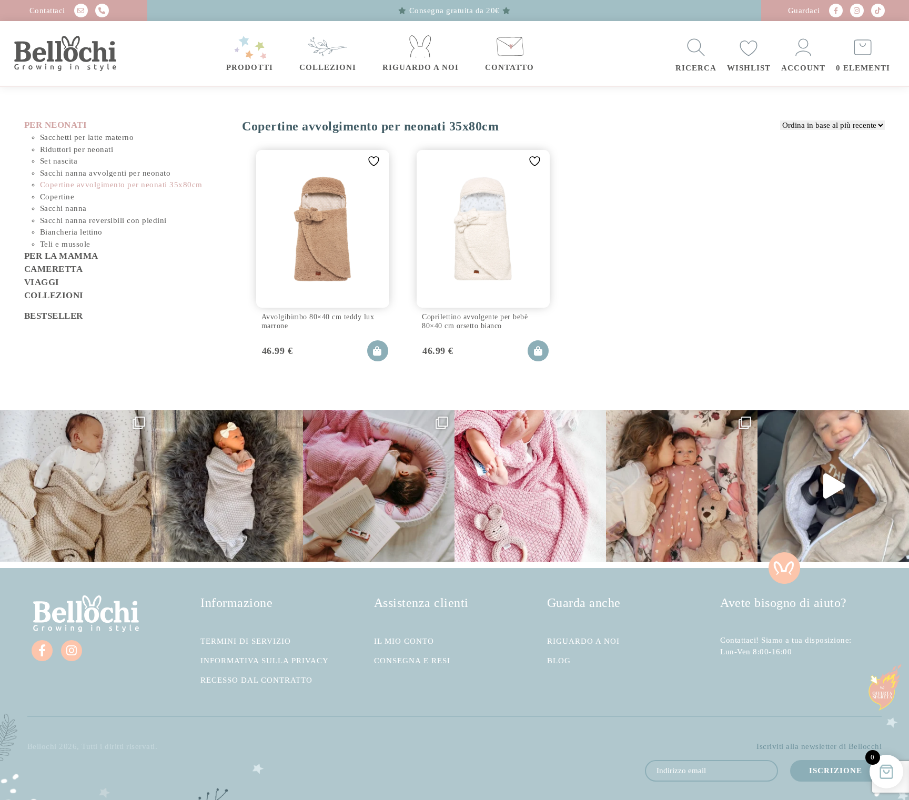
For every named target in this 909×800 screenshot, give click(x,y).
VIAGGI (41, 282)
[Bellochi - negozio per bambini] (82, 53)
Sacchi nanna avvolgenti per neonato (105, 173)
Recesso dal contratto (256, 680)
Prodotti (249, 67)
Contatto (509, 67)
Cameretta (53, 269)
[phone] (102, 10)
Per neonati (55, 125)
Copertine (57, 197)
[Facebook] (836, 10)
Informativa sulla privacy (264, 661)
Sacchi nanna (63, 208)
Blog (559, 661)
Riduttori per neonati (77, 149)
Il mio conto (404, 641)
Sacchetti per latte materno (87, 137)
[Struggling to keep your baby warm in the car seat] (833, 486)
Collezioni (327, 67)
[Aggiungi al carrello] (377, 350)
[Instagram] (857, 10)
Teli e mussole (65, 244)
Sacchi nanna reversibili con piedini (103, 220)
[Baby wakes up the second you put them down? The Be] (378, 486)
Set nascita (59, 161)
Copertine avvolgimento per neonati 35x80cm (121, 184)
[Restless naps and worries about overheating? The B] (530, 486)
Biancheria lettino (71, 232)
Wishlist (749, 68)
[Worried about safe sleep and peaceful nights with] (682, 486)
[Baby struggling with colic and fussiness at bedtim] (227, 486)
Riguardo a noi (420, 67)
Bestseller (53, 316)
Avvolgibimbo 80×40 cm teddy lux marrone (318, 321)
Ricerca (695, 68)
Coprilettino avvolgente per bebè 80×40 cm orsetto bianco (475, 321)
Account (803, 68)
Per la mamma (61, 256)
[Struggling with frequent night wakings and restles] (76, 486)
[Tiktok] (878, 10)
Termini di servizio (245, 641)
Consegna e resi (412, 661)
